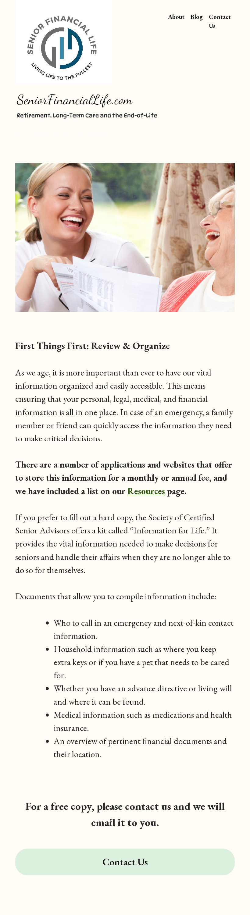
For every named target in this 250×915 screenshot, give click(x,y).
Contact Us (220, 21)
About (176, 17)
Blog (197, 17)
